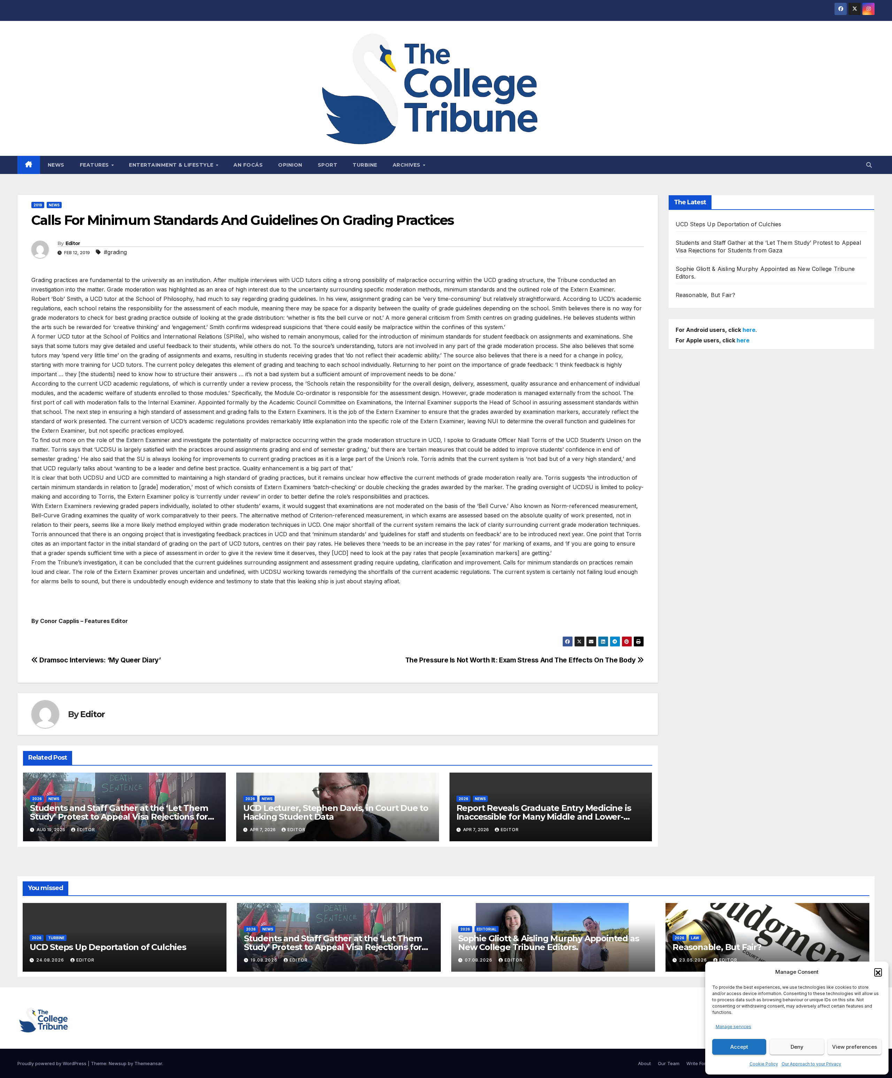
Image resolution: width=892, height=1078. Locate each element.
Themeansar (148, 1063)
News (56, 165)
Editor (73, 243)
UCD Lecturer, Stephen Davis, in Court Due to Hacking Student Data (335, 812)
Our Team (668, 1063)
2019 (37, 205)
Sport (328, 165)
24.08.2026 (51, 960)
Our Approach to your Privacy (811, 1063)
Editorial (487, 929)
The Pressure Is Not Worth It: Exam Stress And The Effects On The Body (521, 660)
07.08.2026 (479, 960)
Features (95, 165)
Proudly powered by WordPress (52, 1063)
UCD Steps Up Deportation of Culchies (729, 224)
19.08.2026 (265, 960)
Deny (797, 1046)
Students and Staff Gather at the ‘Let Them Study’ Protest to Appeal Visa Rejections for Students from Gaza (119, 816)
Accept (739, 1046)
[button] (878, 972)
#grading (115, 252)
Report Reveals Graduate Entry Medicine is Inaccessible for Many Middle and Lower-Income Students (543, 816)
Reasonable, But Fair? (706, 294)
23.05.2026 (693, 960)
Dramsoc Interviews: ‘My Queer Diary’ (99, 660)
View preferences (854, 1046)
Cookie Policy (763, 1063)
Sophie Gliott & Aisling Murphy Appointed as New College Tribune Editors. (548, 942)
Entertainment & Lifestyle (172, 165)
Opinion (290, 165)
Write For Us (699, 1063)
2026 (37, 799)
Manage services (733, 1026)
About (644, 1063)
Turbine (365, 165)
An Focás (248, 165)
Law (695, 938)
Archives (407, 165)
